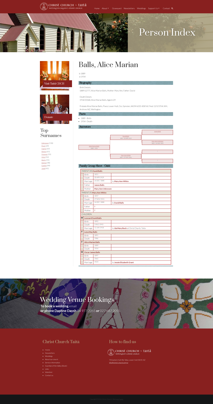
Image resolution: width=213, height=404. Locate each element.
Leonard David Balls (93, 218)
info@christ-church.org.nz (118, 362)
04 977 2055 (86, 311)
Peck (43, 146)
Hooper (44, 154)
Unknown (45, 143)
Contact (166, 8)
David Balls (97, 171)
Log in (121, 399)
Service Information (52, 362)
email (73, 306)
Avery (43, 160)
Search (173, 8)
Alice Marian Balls (92, 242)
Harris (43, 149)
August (44, 163)
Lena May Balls (90, 232)
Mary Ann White (99, 193)
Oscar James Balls (92, 252)
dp (118, 399)
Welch (43, 151)
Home (97, 8)
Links (47, 369)
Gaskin (44, 165)
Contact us (49, 375)
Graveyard (116, 8)
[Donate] (54, 123)
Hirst (43, 157)
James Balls (99, 185)
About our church (51, 359)
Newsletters (129, 8)
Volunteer (48, 372)
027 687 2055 (110, 311)
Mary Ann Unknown (103, 189)
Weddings (141, 8)
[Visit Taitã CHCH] (54, 90)
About (104, 8)
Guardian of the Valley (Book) (56, 366)
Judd (43, 168)
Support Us (153, 8)
